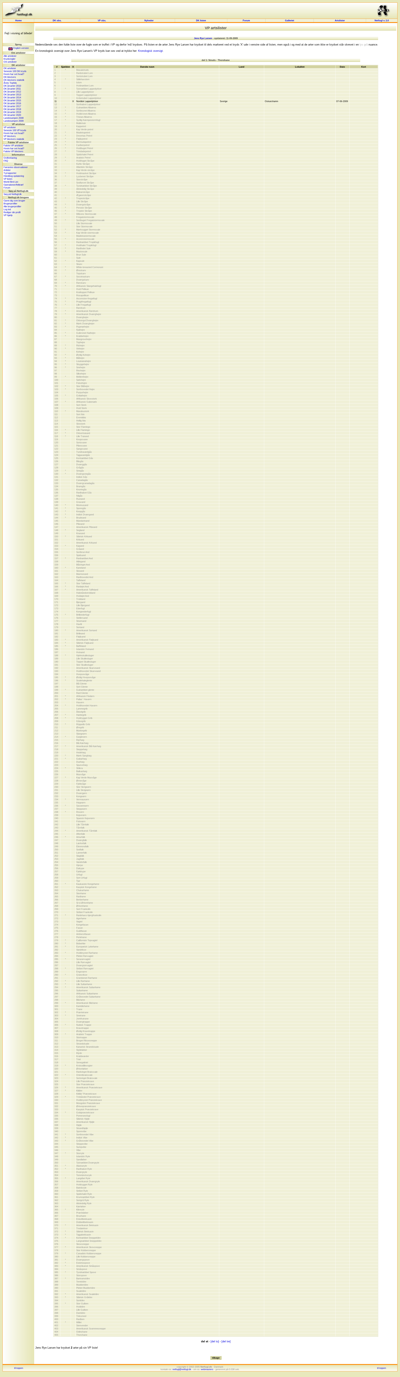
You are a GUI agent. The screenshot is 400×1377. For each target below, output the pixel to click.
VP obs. (102, 20)
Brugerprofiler (10, 203)
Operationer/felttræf (13, 184)
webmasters (207, 1369)
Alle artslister (10, 56)
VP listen (8, 179)
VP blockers (10, 136)
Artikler (7, 170)
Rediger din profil (12, 212)
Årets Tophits (10, 83)
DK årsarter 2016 (12, 103)
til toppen (18, 1368)
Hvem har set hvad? (14, 74)
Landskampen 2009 (14, 121)
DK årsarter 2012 (12, 91)
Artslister (340, 20)
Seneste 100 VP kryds (15, 130)
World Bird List (11, 182)
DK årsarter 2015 (12, 100)
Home (18, 20)
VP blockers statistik (14, 139)
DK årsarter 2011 (12, 88)
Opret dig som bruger (14, 200)
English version (21, 48)
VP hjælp (8, 215)
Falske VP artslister (13, 145)
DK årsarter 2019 (12, 112)
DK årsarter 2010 (12, 86)
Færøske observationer (16, 167)
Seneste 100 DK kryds (15, 71)
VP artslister (10, 127)
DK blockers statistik (14, 80)
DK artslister (10, 68)
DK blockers (10, 77)
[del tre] (226, 1341)
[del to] (215, 1341)
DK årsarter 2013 (12, 94)
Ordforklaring (10, 158)
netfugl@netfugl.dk (181, 1369)
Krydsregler (9, 59)
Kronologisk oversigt (150, 50)
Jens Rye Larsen (203, 38)
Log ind (7, 209)
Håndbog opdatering (14, 176)
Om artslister (10, 62)
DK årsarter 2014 (12, 97)
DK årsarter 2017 (12, 106)
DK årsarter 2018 (12, 109)
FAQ (6, 160)
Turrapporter (10, 173)
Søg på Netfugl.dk (13, 194)
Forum (246, 20)
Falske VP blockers (13, 151)
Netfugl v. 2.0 (382, 20)
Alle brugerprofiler (12, 206)
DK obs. (57, 20)
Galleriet (289, 20)
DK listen (201, 20)
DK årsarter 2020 (12, 115)
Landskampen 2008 (14, 118)
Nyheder (149, 20)
